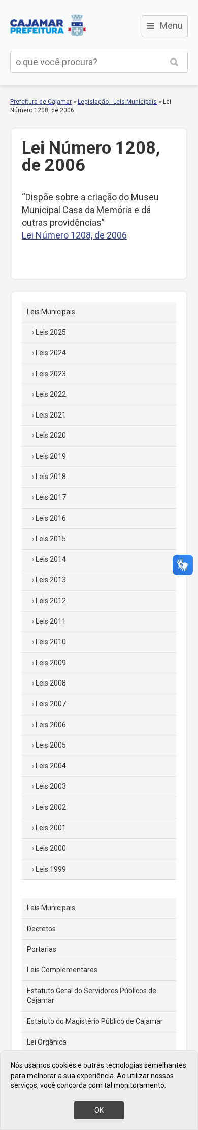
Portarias (41, 949)
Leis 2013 (51, 580)
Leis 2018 (51, 476)
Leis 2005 (51, 745)
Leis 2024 (51, 353)
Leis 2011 (51, 621)
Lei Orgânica (47, 1042)
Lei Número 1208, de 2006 (74, 235)
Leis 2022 (51, 394)
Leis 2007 (51, 704)
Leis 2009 (51, 663)
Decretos (41, 929)
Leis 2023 (51, 374)
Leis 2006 (51, 725)
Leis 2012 (51, 601)
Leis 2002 (51, 807)
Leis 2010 (51, 642)
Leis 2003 (51, 786)
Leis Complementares (62, 970)
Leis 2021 (51, 415)
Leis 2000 (51, 848)
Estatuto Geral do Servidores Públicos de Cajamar (91, 996)
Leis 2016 (51, 518)
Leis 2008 (51, 683)
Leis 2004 (51, 766)
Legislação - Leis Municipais (117, 101)
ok (99, 1110)
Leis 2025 (51, 332)
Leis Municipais (51, 312)
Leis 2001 (51, 828)
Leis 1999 (51, 869)
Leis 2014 (51, 559)
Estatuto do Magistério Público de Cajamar (95, 1021)
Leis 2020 (51, 435)
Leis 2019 (51, 456)
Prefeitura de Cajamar (48, 25)
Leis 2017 (51, 497)
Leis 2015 (51, 538)
